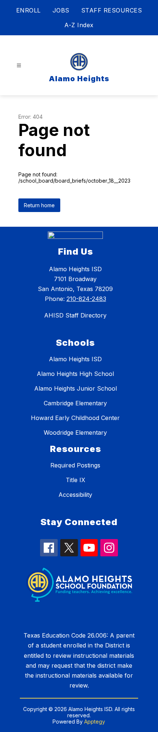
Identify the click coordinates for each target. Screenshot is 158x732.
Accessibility (75, 494)
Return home (39, 205)
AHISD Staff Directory (75, 315)
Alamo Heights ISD (75, 359)
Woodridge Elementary (75, 432)
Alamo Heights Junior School (75, 388)
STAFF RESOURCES (111, 10)
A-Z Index (79, 25)
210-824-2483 (86, 298)
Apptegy (94, 721)
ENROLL (28, 10)
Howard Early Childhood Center (75, 417)
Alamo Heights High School (75, 373)
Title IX (75, 480)
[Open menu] (19, 65)
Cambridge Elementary (75, 403)
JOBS (61, 10)
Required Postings (75, 465)
